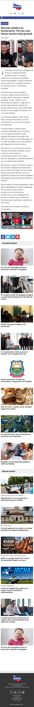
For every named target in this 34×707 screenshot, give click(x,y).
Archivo (18, 700)
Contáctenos (17, 697)
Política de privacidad (17, 698)
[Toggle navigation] (2, 17)
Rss (14, 700)
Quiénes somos (17, 695)
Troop (21, 704)
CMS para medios (14, 704)
